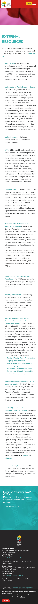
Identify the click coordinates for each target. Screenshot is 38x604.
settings (22, 597)
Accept (6, 600)
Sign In (29, 3)
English (25, 455)
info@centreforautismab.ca (14, 558)
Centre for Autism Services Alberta (6, 4)
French (9, 458)
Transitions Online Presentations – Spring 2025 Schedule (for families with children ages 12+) (20, 371)
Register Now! (10, 507)
